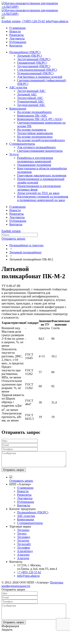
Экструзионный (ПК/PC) (33, 59)
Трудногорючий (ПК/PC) (33, 66)
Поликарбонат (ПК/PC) (24, 52)
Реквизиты (16, 35)
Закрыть (7, 629)
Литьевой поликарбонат (25, 252)
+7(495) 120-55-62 (33, 21)
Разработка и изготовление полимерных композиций (35, 159)
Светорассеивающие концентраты (40, 150)
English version (11, 21)
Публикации (17, 42)
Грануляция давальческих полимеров (41, 175)
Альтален (23, 554)
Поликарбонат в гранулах (26, 245)
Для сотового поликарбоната (36, 147)
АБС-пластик (18, 87)
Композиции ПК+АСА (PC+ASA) (39, 119)
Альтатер (23, 558)
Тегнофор (23, 547)
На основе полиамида (31, 129)
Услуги (14, 154)
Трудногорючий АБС (31, 105)
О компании (17, 28)
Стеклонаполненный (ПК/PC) (37, 69)
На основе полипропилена (34, 136)
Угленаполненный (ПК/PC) (35, 73)
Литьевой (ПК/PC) (29, 55)
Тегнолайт (24, 544)
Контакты (15, 45)
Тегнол (21, 533)
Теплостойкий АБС (30, 98)
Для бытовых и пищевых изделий (39, 76)
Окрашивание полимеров (34, 165)
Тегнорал (23, 530)
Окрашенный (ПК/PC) (32, 62)
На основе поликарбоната (34, 112)
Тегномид (23, 537)
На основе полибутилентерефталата (41, 140)
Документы (17, 38)
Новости (15, 31)
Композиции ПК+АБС (32, 115)
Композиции (17, 108)
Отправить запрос (13, 238)
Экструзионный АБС (31, 91)
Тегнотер (23, 540)
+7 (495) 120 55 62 (29, 572)
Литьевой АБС (27, 94)
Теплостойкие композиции (35, 133)
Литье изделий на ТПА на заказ (38, 193)
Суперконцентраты (22, 143)
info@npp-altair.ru (57, 21)
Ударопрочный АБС (30, 101)
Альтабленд (25, 551)
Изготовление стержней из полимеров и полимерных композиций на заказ (42, 198)
